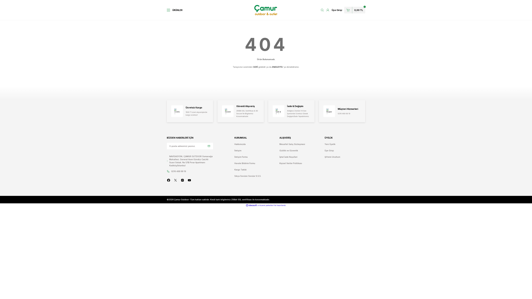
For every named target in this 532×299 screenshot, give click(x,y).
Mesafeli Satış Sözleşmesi (292, 144)
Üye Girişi (329, 150)
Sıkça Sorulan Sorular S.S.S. (247, 176)
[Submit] (209, 146)
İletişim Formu (241, 157)
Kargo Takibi (240, 169)
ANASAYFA (277, 67)
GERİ (255, 67)
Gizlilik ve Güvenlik (288, 150)
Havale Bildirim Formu (244, 163)
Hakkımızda (240, 144)
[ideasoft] (251, 205)
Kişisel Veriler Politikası (290, 163)
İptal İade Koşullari (288, 157)
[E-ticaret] (266, 205)
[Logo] (266, 10)
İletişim (237, 150)
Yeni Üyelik (330, 144)
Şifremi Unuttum (332, 157)
